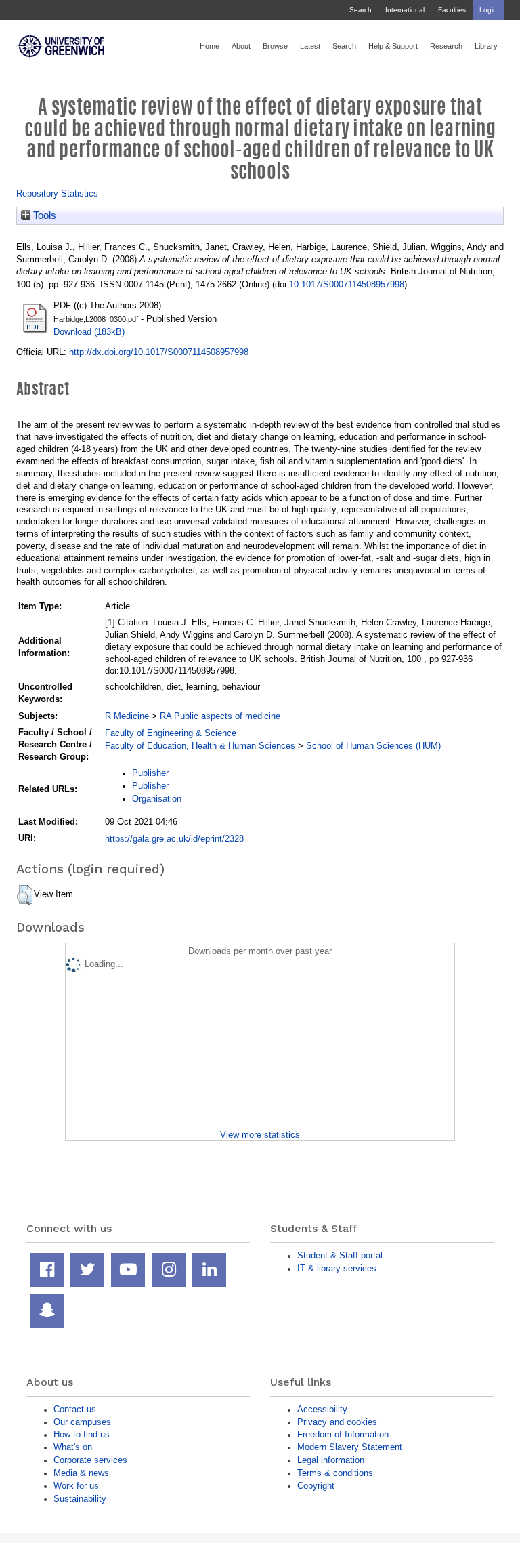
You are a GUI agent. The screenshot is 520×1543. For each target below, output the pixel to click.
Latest (310, 46)
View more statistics (260, 1135)
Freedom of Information (343, 1434)
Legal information (330, 1460)
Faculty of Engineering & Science (170, 733)
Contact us (74, 1409)
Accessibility (322, 1409)
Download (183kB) (89, 332)
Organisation (156, 799)
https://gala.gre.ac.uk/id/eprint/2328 (174, 839)
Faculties (452, 10)
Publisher (150, 773)
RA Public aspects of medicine (220, 716)
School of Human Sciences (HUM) (373, 746)
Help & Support (393, 46)
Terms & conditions (335, 1473)
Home (209, 46)
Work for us (76, 1486)
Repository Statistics (57, 193)
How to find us (81, 1434)
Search (360, 10)
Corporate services (90, 1460)
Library (486, 46)
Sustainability (79, 1499)
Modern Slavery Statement (349, 1447)
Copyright (315, 1486)
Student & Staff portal (340, 1255)
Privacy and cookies (337, 1422)
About (241, 46)
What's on (72, 1447)
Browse (275, 46)
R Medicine (127, 716)
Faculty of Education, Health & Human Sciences (200, 746)
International (405, 10)
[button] (24, 895)
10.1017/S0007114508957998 (346, 284)
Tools (43, 215)
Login (488, 10)
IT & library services (336, 1268)
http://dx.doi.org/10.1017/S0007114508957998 (158, 352)
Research (446, 46)
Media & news (81, 1473)
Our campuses (82, 1422)
